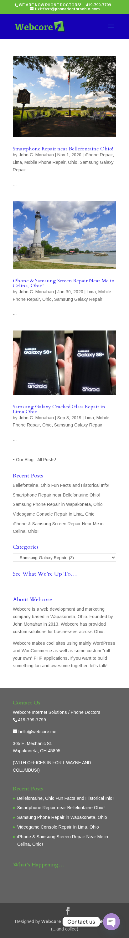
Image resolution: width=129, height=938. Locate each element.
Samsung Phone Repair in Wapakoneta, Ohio (58, 504)
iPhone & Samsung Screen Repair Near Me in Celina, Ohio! (64, 283)
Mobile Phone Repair (44, 162)
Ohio (72, 162)
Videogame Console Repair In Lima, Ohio (54, 514)
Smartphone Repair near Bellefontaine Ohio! (63, 148)
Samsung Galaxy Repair (78, 299)
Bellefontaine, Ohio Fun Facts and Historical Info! (61, 485)
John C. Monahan (36, 154)
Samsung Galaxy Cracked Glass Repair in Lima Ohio (59, 409)
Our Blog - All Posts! (36, 459)
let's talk (98, 665)
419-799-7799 (98, 5)
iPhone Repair (99, 154)
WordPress (101, 921)
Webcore (51, 921)
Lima (17, 162)
